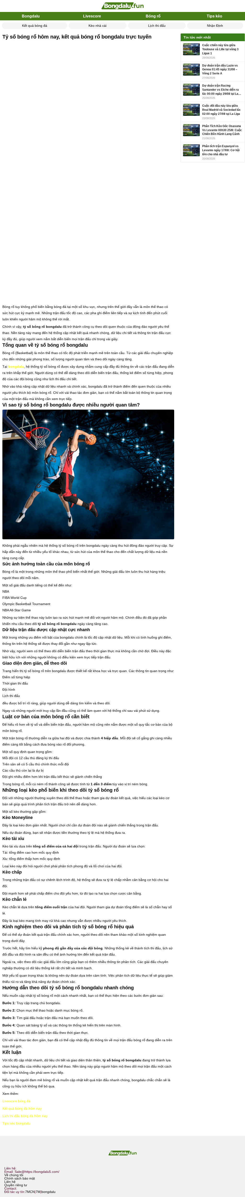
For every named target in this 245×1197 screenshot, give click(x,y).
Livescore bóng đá (16, 1101)
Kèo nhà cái (97, 26)
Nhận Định (215, 26)
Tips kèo (214, 16)
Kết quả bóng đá (34, 26)
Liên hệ (10, 1181)
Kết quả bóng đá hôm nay (22, 1108)
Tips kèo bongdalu (16, 1123)
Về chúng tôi (13, 1175)
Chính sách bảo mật (19, 1178)
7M (38, 1191)
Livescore (92, 16)
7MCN (30, 1191)
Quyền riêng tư (15, 1185)
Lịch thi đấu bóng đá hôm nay (24, 1116)
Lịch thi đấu (157, 26)
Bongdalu (31, 16)
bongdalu (48, 1191)
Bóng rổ (153, 16)
